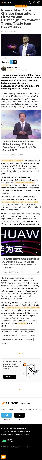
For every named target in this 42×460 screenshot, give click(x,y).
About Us (4, 428)
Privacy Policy (25, 431)
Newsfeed (24, 331)
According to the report (12, 160)
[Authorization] (29, 2)
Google (4, 344)
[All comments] (3, 457)
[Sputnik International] (6, 3)
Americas (12, 409)
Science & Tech (6, 331)
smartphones (19, 339)
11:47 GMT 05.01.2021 (8, 31)
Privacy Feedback (7, 434)
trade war (15, 335)
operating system (7, 339)
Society (16, 331)
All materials (10, 70)
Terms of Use (21, 428)
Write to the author (21, 70)
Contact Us (5, 431)
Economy (30, 409)
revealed (22, 323)
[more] (38, 154)
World (4, 409)
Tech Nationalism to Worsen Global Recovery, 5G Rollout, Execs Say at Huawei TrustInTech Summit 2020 (20, 146)
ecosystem (29, 339)
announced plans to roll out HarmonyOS (20, 202)
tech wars (32, 335)
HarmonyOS (6, 335)
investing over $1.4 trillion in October (23, 307)
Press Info (12, 428)
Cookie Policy (14, 431)
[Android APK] (8, 440)
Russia (21, 409)
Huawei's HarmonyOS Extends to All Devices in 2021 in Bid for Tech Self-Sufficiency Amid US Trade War (20, 263)
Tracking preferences (21, 434)
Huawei (31, 331)
